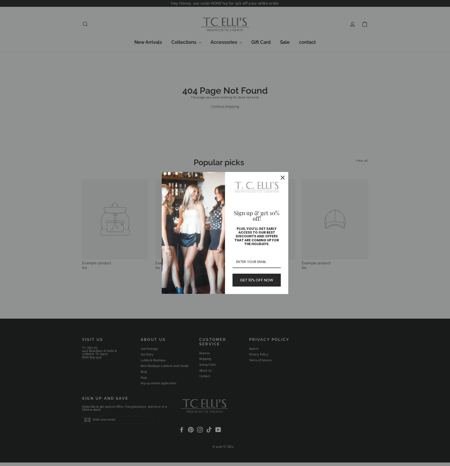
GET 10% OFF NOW (256, 280)
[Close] (282, 177)
